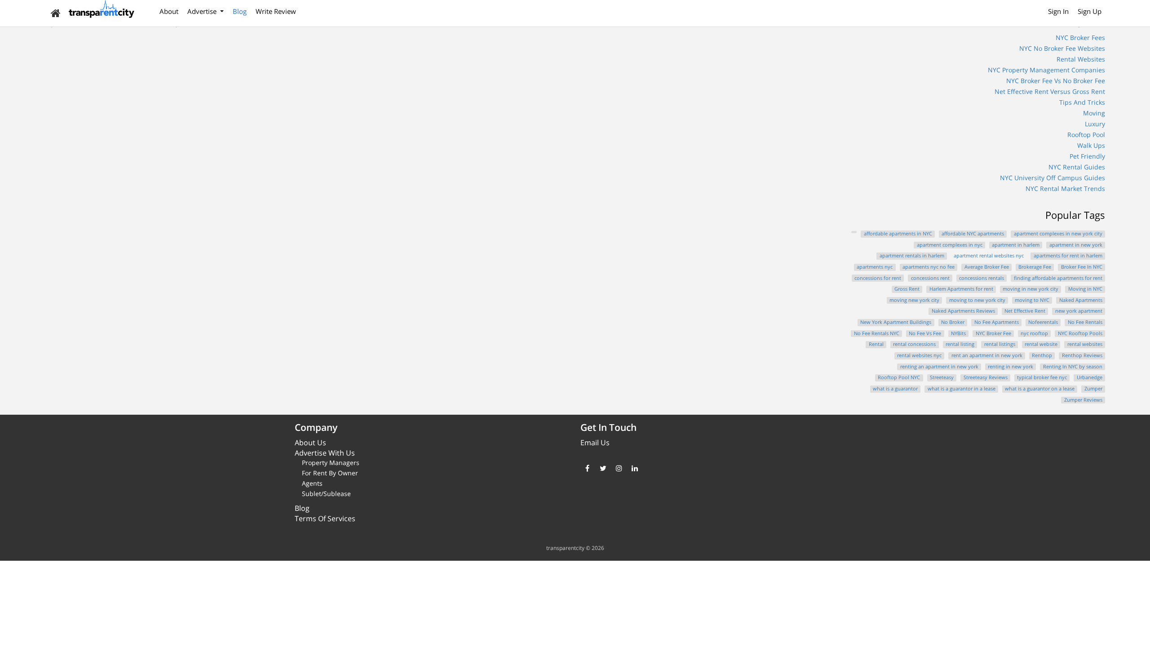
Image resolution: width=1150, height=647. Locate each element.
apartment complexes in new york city (1058, 233)
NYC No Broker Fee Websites (1062, 48)
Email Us (595, 443)
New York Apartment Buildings (895, 322)
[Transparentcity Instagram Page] (619, 468)
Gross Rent (907, 289)
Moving (1094, 113)
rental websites (1084, 344)
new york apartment (1078, 311)
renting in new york (1010, 366)
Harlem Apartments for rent (961, 289)
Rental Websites (1081, 59)
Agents (312, 483)
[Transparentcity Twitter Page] (603, 468)
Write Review (276, 11)
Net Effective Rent (1024, 311)
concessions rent (930, 278)
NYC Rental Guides (1076, 167)
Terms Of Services (325, 518)
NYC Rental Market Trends (1065, 188)
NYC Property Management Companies (1046, 70)
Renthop (1042, 355)
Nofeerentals (1043, 322)
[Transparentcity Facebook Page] (587, 468)
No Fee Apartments (996, 322)
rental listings (999, 344)
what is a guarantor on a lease (1040, 389)
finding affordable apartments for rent (1058, 278)
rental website (1041, 344)
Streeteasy (942, 377)
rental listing (960, 344)
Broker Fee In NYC (1081, 267)
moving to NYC (1032, 300)
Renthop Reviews (1082, 355)
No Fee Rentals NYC (876, 333)
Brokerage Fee (1034, 267)
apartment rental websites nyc (989, 256)
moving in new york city (1030, 289)
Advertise (202, 11)
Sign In (1058, 11)
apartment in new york (1075, 245)
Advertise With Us (325, 453)
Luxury (1095, 124)
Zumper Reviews (1083, 400)
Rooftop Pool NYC (899, 377)
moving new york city (914, 300)
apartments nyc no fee (928, 267)
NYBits (958, 333)
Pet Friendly (1087, 156)
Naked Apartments (1080, 300)
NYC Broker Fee (993, 333)
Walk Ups (1091, 145)
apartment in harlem (1015, 245)
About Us (310, 443)
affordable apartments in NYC (898, 233)
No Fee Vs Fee (925, 333)
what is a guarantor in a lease (961, 389)
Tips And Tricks (1082, 102)
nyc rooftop (1034, 333)
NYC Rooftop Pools (1080, 333)
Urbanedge (1089, 377)
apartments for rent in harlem (1068, 256)
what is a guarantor (895, 389)
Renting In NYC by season (1072, 366)
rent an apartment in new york (986, 355)
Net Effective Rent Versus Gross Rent (1050, 91)
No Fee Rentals (1085, 322)
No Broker (952, 322)
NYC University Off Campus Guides (1052, 177)
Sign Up (1089, 11)
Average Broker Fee (986, 267)
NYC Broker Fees (1080, 37)
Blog (240, 11)
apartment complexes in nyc (949, 245)
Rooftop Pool (1086, 134)
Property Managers (330, 462)
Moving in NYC (1085, 289)
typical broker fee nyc (1042, 377)
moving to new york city (977, 300)
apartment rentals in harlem (912, 256)
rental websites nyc (919, 355)
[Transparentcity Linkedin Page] (634, 468)
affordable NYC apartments (973, 233)
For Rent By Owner (330, 473)
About (168, 11)
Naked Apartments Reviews (963, 311)
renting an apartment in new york (939, 366)
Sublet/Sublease (326, 493)
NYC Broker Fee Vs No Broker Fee (1055, 80)
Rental (876, 344)
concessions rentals (981, 278)
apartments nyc (875, 267)
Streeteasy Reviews (986, 377)
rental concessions (914, 344)
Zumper (1093, 389)
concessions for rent (877, 278)
